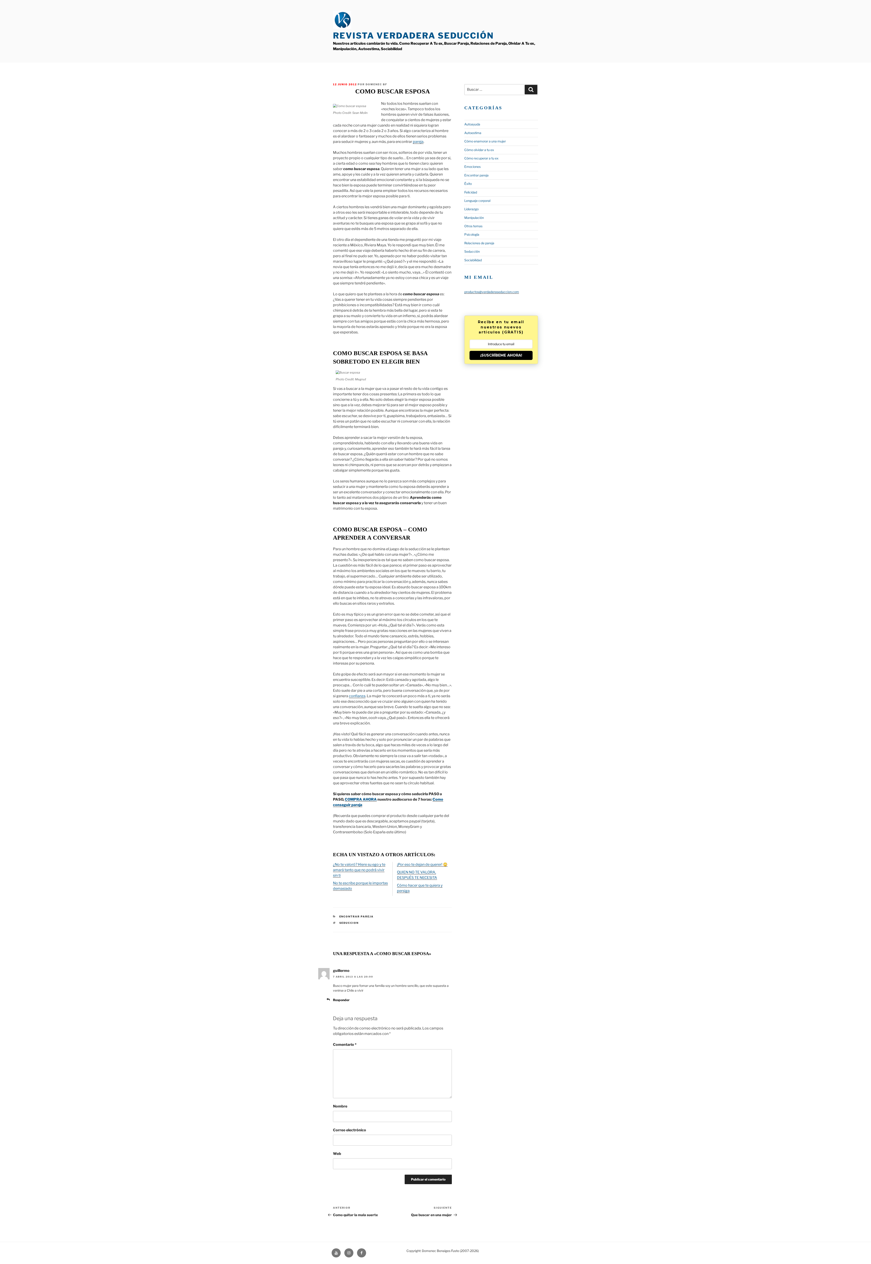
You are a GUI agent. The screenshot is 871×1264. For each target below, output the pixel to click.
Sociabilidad (473, 260)
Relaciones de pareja (479, 243)
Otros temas (473, 226)
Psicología (471, 234)
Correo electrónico (349, 1130)
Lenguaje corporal (477, 201)
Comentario (345, 1044)
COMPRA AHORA (361, 799)
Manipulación (474, 218)
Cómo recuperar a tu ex (481, 158)
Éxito (468, 184)
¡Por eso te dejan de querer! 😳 (422, 864)
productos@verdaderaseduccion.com (491, 292)
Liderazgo (471, 209)
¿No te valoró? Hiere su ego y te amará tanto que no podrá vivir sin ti (359, 870)
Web (337, 1154)
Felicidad (470, 192)
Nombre (340, 1106)
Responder (341, 1000)
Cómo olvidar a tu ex (479, 150)
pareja (418, 141)
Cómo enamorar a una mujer (485, 141)
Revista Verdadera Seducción (413, 36)
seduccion (349, 922)
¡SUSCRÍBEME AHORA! (501, 355)
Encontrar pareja (356, 916)
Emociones (472, 167)
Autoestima (472, 133)
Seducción (472, 251)
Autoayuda (472, 124)
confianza (357, 696)
